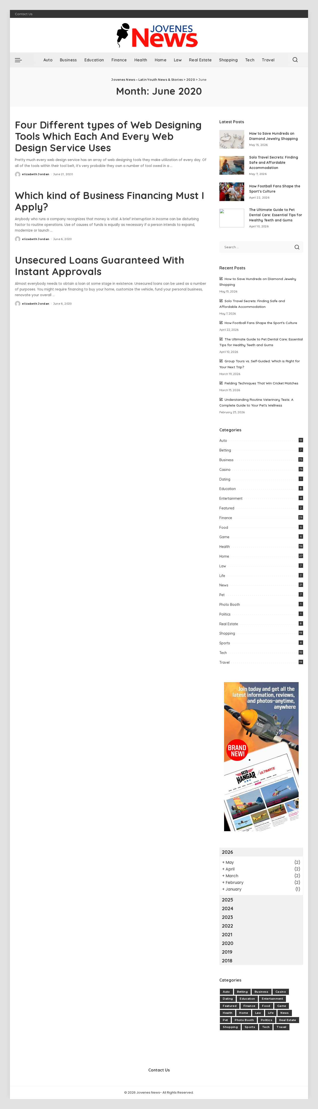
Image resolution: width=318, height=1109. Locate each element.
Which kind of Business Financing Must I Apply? (109, 201)
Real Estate (228, 624)
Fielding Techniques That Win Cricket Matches (261, 383)
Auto (223, 440)
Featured (226, 508)
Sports (224, 643)
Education (227, 489)
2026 (227, 852)
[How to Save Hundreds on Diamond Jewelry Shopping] (231, 139)
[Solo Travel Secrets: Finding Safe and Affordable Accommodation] (231, 165)
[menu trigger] (21, 59)
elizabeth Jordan (35, 174)
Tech (223, 653)
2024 (227, 908)
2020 (227, 943)
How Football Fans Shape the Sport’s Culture (261, 323)
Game (224, 537)
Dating (224, 479)
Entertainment (230, 498)
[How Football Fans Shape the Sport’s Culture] (231, 191)
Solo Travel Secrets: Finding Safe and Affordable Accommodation (273, 162)
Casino (225, 469)
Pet (222, 595)
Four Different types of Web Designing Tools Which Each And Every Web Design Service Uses (108, 136)
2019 (227, 952)
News (223, 585)
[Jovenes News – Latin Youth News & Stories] (159, 35)
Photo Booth (229, 604)
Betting (225, 450)
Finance (225, 518)
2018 (227, 960)
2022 (227, 926)
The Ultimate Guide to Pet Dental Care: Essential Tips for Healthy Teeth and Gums (275, 214)
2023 (227, 917)
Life (222, 576)
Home (224, 556)
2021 (227, 934)
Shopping (227, 633)
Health (224, 546)
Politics (225, 614)
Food (223, 527)
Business (226, 460)
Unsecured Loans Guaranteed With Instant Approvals (99, 266)
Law (222, 566)
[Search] (295, 59)
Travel (224, 662)
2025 (227, 900)
